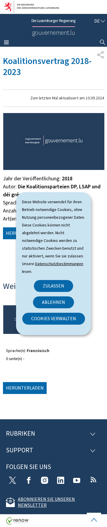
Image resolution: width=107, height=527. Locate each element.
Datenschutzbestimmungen (59, 264)
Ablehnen (53, 302)
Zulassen (53, 286)
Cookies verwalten (53, 318)
